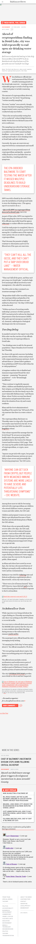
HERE (5, 692)
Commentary (6, 914)
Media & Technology (6, 926)
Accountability (7, 908)
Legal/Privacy (25, 905)
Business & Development (7, 911)
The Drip (5, 901)
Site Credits (23, 912)
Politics (5, 906)
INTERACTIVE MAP (17, 673)
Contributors (25, 899)
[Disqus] (18, 857)
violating (22, 575)
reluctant (5, 223)
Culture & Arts (7, 918)
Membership (24, 908)
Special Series (7, 899)
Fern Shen (17, 27)
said (25, 586)
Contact (23, 901)
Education (6, 921)
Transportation (8, 935)
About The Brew (26, 897)
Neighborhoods (7, 929)
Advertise (23, 903)
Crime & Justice (7, 916)
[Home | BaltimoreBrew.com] (18, 2)
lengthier (5, 428)
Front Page (6, 897)
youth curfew (13, 634)
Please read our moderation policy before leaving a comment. (16, 828)
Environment (6, 27)
